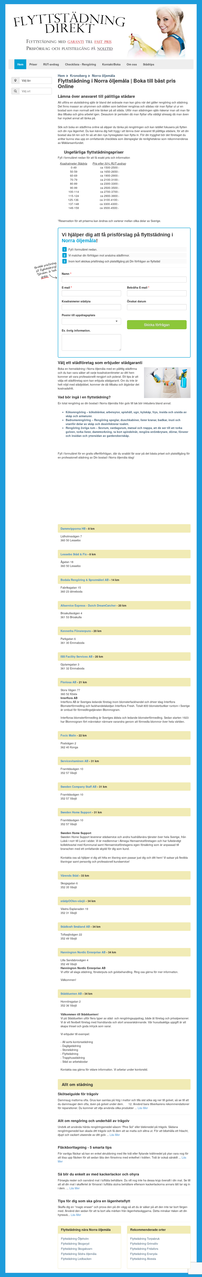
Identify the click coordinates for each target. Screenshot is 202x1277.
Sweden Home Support (76, 812)
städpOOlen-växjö (73, 901)
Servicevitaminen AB (74, 761)
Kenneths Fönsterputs (76, 631)
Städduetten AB (71, 994)
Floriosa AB (68, 682)
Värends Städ (70, 875)
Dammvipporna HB (73, 528)
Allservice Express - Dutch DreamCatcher (88, 605)
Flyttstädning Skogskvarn (76, 1249)
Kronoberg (78, 75)
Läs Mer (143, 1108)
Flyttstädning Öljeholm (75, 1239)
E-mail (67, 287)
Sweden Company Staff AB (78, 787)
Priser (33, 64)
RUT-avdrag (51, 64)
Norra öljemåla (103, 75)
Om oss (132, 64)
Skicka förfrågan (157, 324)
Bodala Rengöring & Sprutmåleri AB (85, 580)
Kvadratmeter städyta (76, 301)
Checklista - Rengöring (80, 64)
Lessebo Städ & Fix (74, 554)
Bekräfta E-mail (138, 287)
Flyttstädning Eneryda (143, 1254)
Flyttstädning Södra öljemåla (78, 1254)
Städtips (148, 64)
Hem (20, 64)
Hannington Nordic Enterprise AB (83, 952)
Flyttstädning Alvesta (143, 1259)
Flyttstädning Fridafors (144, 1249)
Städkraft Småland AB (75, 926)
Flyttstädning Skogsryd (75, 1243)
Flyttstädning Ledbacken (76, 1259)
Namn (66, 274)
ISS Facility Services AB (77, 656)
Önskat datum (136, 301)
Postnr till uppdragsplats (78, 315)
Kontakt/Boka (111, 64)
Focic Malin (68, 735)
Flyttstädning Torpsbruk (145, 1239)
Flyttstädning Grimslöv (144, 1243)
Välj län (26, 80)
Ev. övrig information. (76, 330)
